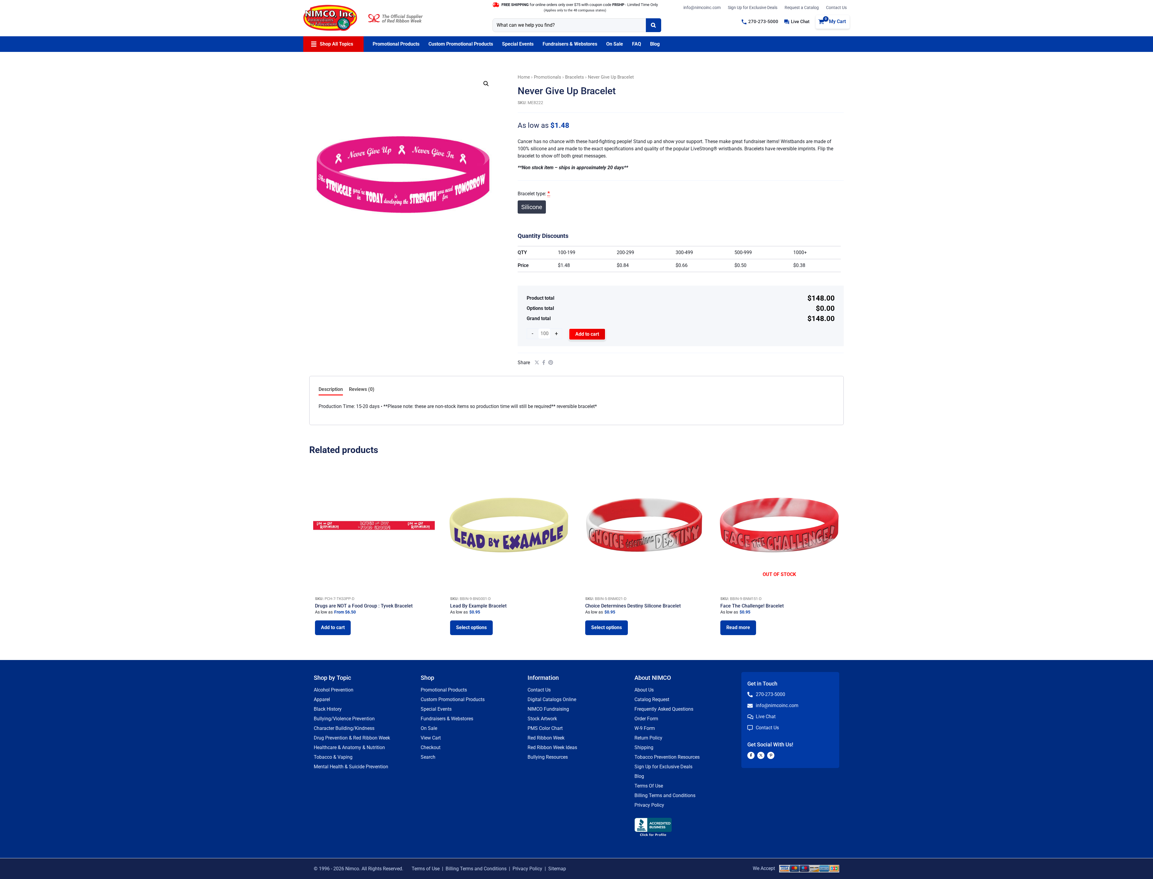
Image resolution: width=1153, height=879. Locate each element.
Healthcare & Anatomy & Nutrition (349, 747)
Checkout (430, 747)
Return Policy (648, 738)
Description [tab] (331, 389)
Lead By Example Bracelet (478, 606)
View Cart (431, 738)
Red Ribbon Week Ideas (552, 747)
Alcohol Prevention (333, 690)
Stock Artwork (542, 719)
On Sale (429, 728)
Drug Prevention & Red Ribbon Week (352, 738)
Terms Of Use (648, 786)
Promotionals (547, 77)
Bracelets (574, 77)
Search (428, 757)
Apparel (322, 699)
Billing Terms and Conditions (664, 795)
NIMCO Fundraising (548, 709)
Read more (738, 627)
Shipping (643, 747)
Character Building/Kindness (344, 728)
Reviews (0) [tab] (361, 389)
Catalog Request (651, 699)
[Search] (653, 25)
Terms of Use (426, 869)
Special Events (436, 709)
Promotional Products (444, 690)
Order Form (646, 719)
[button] (760, 22)
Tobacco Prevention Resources (667, 757)
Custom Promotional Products (453, 699)
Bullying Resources (548, 757)
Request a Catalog (802, 7)
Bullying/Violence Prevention (344, 719)
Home (524, 77)
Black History (328, 709)
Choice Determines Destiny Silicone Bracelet (633, 606)
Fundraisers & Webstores (447, 719)
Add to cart (587, 334)
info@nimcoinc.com (702, 7)
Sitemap (557, 869)
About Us (644, 690)
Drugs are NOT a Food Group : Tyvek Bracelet (364, 606)
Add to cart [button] (333, 627)
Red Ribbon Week (546, 738)
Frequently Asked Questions (663, 709)
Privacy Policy (649, 805)
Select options (471, 627)
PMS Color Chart (545, 728)
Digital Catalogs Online (552, 699)
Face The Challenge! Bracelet (752, 606)
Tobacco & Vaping (333, 757)
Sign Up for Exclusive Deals (752, 7)
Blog (639, 776)
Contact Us (836, 7)
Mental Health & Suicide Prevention (351, 767)
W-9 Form (644, 728)
